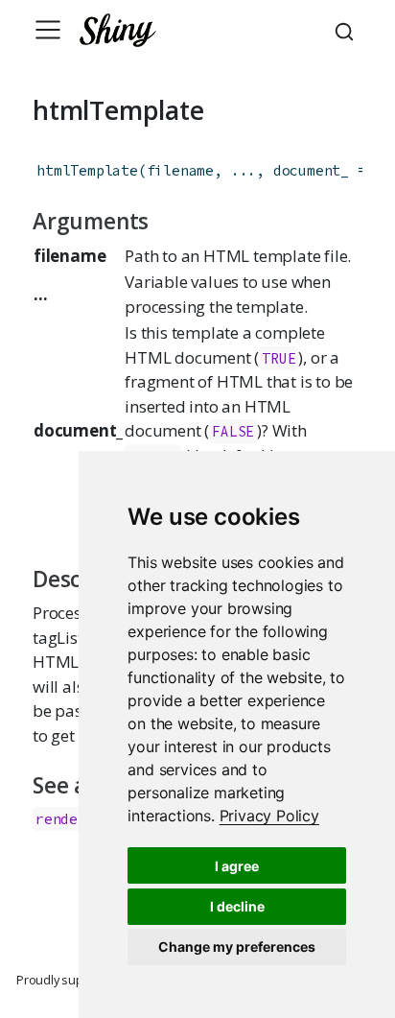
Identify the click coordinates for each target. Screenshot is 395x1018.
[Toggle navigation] (48, 30)
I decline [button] (237, 906)
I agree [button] (237, 866)
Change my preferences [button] (236, 946)
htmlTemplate (87, 170)
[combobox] (347, 29)
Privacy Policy (269, 815)
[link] (269, 815)
